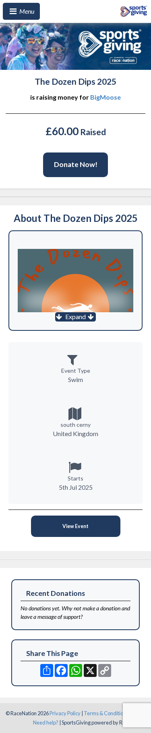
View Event (75, 526)
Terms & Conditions (106, 713)
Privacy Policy (65, 713)
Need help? (45, 722)
